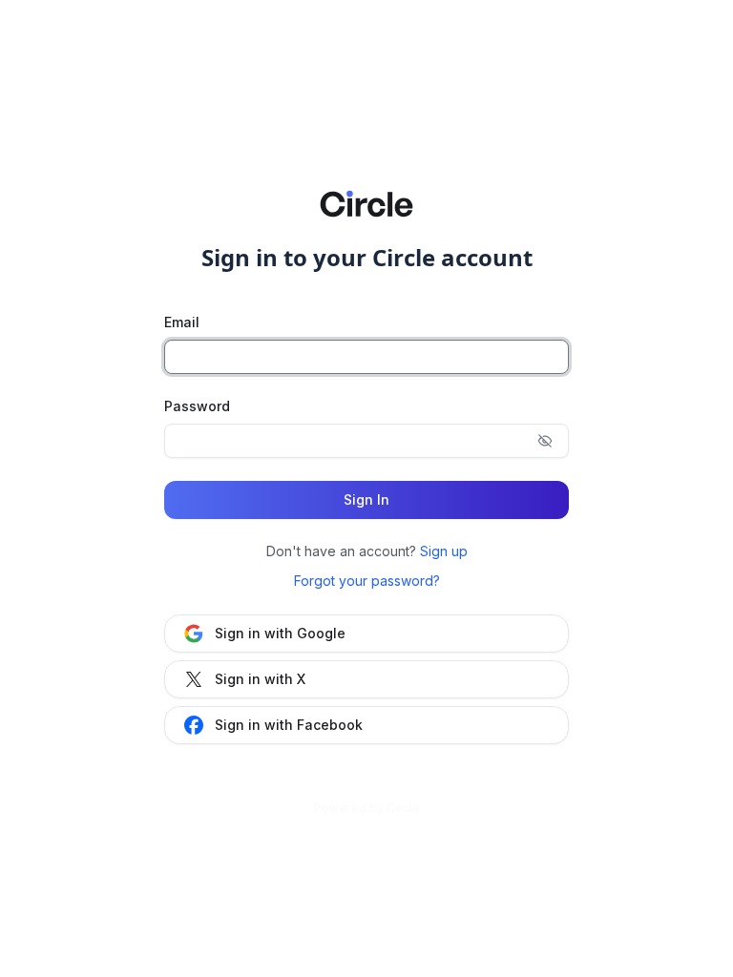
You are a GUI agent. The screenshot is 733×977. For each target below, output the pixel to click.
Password (197, 406)
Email (181, 322)
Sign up (444, 551)
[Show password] (545, 440)
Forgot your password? (367, 580)
